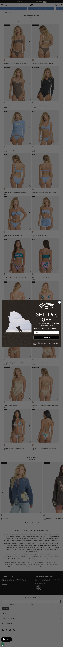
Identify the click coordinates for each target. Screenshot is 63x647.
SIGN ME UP (46, 337)
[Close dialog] (59, 302)
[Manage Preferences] (2, 644)
